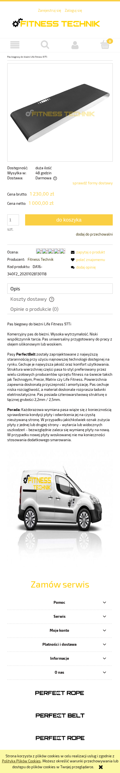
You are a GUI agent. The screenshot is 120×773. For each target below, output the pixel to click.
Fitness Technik (41, 259)
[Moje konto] (75, 44)
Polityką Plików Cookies (21, 761)
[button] (15, 44)
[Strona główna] (60, 22)
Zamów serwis (60, 584)
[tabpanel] (60, 381)
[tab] (60, 288)
